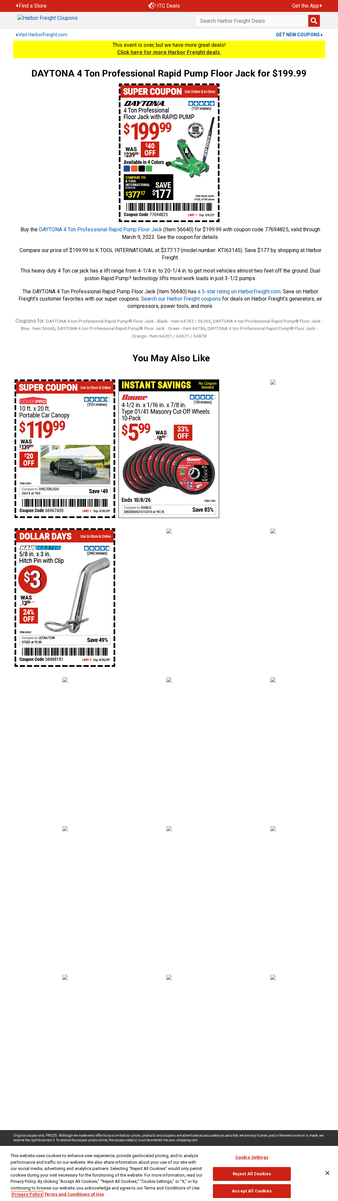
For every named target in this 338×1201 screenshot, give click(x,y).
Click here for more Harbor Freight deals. (169, 52)
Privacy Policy (27, 1194)
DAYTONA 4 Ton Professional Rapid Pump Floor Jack (100, 229)
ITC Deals (168, 6)
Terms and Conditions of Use (74, 1194)
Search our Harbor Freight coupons (181, 299)
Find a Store (33, 6)
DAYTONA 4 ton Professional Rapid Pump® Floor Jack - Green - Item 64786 (131, 328)
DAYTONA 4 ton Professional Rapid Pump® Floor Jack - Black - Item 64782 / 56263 (128, 321)
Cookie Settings (251, 1157)
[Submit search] (314, 21)
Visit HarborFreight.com (42, 34)
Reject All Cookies (252, 1173)
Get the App (305, 6)
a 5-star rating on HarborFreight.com (239, 291)
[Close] (327, 1173)
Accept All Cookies (252, 1190)
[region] (169, 1173)
